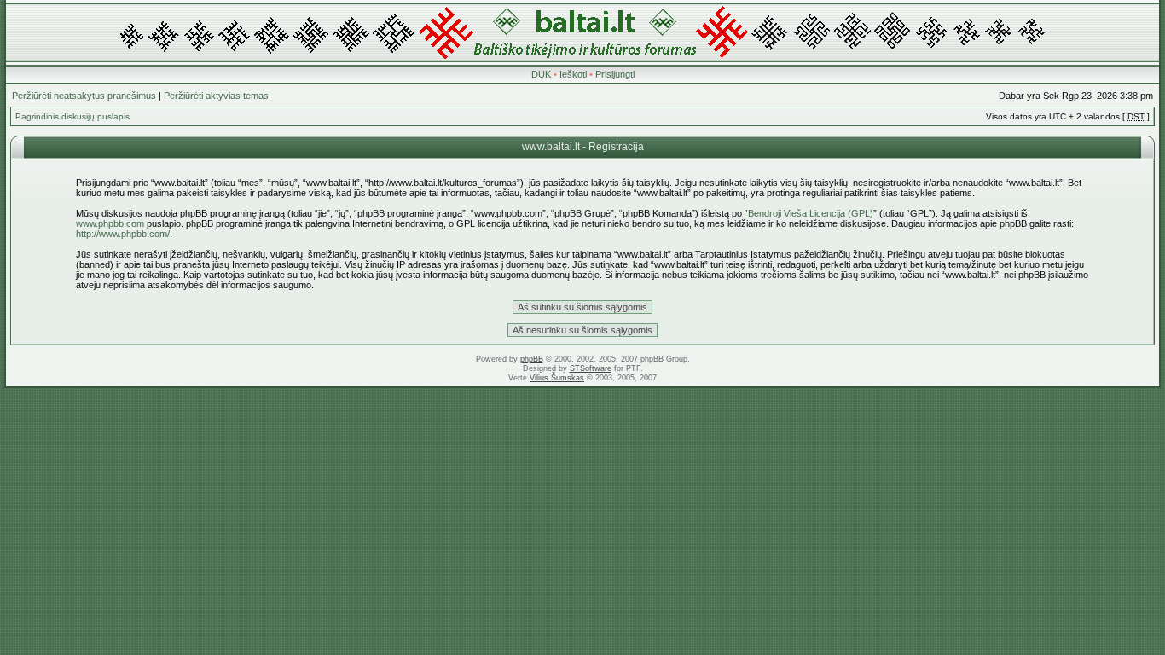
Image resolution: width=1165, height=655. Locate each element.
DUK (541, 74)
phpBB (531, 359)
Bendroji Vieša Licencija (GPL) (810, 213)
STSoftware (590, 368)
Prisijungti (615, 74)
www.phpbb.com (110, 223)
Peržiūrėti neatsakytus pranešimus (84, 95)
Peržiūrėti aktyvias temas (216, 95)
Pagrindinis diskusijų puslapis (72, 116)
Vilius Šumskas (557, 378)
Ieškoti (573, 74)
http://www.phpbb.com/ (123, 234)
